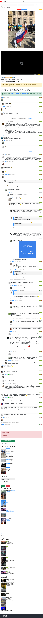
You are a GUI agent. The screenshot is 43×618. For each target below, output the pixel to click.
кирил (3, 412)
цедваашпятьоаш (14, 281)
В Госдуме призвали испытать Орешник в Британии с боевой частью (10, 568)
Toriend (6, 161)
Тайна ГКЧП (12, 463)
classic (3, 135)
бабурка (3, 112)
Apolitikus (10, 9)
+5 (40, 188)
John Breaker (7, 169)
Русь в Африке (12, 593)
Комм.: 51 (18, 9)
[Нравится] (39, 9)
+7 (40, 154)
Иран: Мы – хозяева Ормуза (10, 547)
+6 (40, 174)
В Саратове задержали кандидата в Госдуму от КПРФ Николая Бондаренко (10, 455)
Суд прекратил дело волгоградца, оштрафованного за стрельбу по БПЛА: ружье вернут (8, 543)
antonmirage (11, 336)
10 (1, 531)
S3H (2, 97)
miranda (5, 121)
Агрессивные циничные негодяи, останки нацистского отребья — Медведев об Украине (7, 609)
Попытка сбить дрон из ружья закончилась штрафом (10, 460)
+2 (40, 261)
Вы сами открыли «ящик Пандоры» (10, 519)
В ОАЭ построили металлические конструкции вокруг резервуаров (9, 599)
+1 (40, 285)
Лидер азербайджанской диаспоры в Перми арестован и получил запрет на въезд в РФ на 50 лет (10, 559)
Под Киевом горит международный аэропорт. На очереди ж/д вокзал (7, 510)
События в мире (23, 9)
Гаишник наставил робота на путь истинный (10, 584)
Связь (12, 612)
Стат (3, 612)
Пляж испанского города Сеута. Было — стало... (10, 514)
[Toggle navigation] (41, 1)
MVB (13, 231)
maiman (3, 106)
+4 (40, 179)
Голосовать (3, 485)
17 (1, 533)
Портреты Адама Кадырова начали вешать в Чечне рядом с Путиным (10, 469)
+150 (40, 9)
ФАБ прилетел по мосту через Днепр (10, 501)
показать (30, 118)
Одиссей (14, 300)
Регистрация (3, 3)
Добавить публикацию (8, 440)
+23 (40, 106)
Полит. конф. (7, 612)
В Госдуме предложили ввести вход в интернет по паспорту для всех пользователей (10, 450)
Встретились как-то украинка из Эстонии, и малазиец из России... (10, 580)
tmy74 (13, 320)
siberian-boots (13, 201)
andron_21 (12, 197)
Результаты (8, 485)
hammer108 (4, 402)
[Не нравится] (41, 9)
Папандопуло (4, 369)
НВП (5, 154)
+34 (40, 97)
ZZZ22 (12, 331)
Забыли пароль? (20, 3)
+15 (40, 140)
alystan (6, 379)
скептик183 (4, 392)
